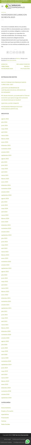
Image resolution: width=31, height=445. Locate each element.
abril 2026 (4, 132)
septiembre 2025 (6, 155)
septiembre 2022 (6, 268)
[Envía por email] (17, 52)
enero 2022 (4, 294)
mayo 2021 (4, 318)
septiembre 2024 (6, 195)
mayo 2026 (4, 129)
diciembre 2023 (6, 225)
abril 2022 (4, 285)
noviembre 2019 (6, 361)
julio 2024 (4, 202)
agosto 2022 (5, 271)
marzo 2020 (4, 358)
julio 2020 (4, 344)
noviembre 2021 (6, 301)
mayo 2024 (4, 208)
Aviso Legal (7, 439)
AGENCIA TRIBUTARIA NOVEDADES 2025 (7, 66)
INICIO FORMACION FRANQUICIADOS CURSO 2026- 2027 (13, 83)
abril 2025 (4, 172)
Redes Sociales (5, 424)
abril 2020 (4, 354)
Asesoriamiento (6, 407)
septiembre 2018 (6, 397)
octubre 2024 (5, 192)
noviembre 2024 (6, 188)
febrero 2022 (5, 291)
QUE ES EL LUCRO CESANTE (10, 103)
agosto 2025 (5, 158)
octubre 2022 (5, 265)
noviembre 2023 (6, 228)
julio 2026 (4, 122)
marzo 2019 (4, 378)
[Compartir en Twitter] (13, 52)
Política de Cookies (6, 442)
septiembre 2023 (6, 235)
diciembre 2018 (6, 387)
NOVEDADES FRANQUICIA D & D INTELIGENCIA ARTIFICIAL (11, 108)
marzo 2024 (4, 215)
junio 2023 (4, 241)
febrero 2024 (5, 218)
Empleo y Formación (7, 411)
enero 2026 (4, 142)
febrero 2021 (5, 328)
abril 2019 (4, 374)
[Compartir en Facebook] (10, 52)
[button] (2, 6)
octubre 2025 (5, 152)
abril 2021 (4, 321)
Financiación (5, 417)
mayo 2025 (4, 168)
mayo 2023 (4, 245)
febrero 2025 (5, 178)
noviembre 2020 (6, 334)
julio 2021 (4, 311)
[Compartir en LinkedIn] (23, 52)
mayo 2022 (4, 281)
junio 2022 (4, 278)
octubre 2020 (5, 338)
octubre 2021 (5, 304)
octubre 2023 (5, 231)
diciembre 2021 (6, 298)
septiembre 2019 (6, 364)
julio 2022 (4, 275)
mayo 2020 (4, 351)
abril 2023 (4, 248)
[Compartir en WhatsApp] (7, 52)
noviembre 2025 (6, 148)
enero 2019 (4, 384)
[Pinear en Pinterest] (20, 52)
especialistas (5, 414)
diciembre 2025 (6, 145)
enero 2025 (4, 182)
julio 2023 (4, 238)
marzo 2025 (4, 175)
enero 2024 (4, 221)
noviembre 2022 (6, 261)
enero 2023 (4, 258)
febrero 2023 (5, 255)
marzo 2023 (4, 251)
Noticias (3, 12)
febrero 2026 (5, 138)
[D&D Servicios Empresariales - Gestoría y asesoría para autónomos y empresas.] (15, 6)
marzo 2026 (4, 135)
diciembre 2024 (6, 185)
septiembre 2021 (6, 308)
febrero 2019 (5, 381)
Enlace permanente (11, 60)
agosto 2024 (5, 198)
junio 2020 (4, 348)
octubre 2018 (5, 394)
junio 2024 (4, 205)
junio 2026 (4, 125)
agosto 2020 (5, 341)
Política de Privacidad (18, 439)
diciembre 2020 (6, 331)
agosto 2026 (5, 119)
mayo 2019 (4, 371)
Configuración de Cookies (21, 442)
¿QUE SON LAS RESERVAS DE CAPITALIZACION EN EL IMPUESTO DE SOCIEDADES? (13, 90)
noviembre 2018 (6, 391)
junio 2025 (4, 165)
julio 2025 (4, 162)
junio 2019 (4, 368)
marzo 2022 (4, 288)
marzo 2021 (4, 324)
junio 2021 (4, 314)
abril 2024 (4, 211)
